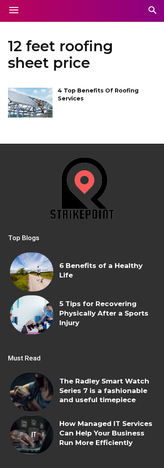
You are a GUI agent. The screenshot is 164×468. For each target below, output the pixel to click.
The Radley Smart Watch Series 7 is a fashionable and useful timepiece (104, 390)
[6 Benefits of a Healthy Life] (31, 271)
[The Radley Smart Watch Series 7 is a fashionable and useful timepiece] (31, 392)
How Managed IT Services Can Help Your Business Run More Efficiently (105, 433)
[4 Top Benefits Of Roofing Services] (30, 102)
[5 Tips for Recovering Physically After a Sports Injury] (31, 314)
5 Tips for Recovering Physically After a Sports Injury (103, 313)
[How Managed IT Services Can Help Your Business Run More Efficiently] (31, 434)
